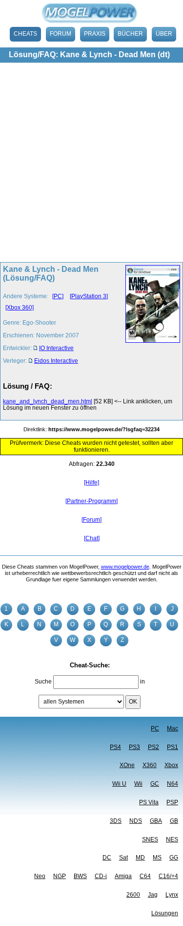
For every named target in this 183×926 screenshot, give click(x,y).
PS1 (172, 747)
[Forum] (91, 519)
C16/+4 (168, 876)
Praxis (94, 33)
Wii (138, 783)
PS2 (153, 747)
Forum (60, 33)
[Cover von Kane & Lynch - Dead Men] (150, 318)
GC (154, 783)
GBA (156, 820)
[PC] (57, 296)
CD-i (101, 876)
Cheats (25, 33)
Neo (39, 876)
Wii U (119, 783)
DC (106, 857)
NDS (135, 820)
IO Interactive (56, 348)
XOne (127, 765)
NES (172, 839)
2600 (133, 894)
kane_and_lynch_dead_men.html (47, 401)
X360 (149, 765)
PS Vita (149, 802)
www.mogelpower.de (125, 567)
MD (140, 857)
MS (157, 857)
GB (174, 820)
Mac (172, 728)
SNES (150, 839)
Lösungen (164, 913)
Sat (123, 857)
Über (164, 33)
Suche (43, 681)
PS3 (134, 747)
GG (173, 857)
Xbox (171, 765)
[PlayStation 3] (89, 296)
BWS (80, 876)
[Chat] (92, 538)
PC (155, 728)
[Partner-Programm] (91, 501)
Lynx (171, 894)
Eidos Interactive (56, 360)
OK (133, 701)
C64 (145, 876)
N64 (172, 783)
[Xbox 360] (19, 307)
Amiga (123, 876)
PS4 (115, 747)
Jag (153, 894)
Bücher (130, 33)
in (142, 681)
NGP (59, 876)
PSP (172, 802)
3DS (116, 820)
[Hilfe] (91, 482)
